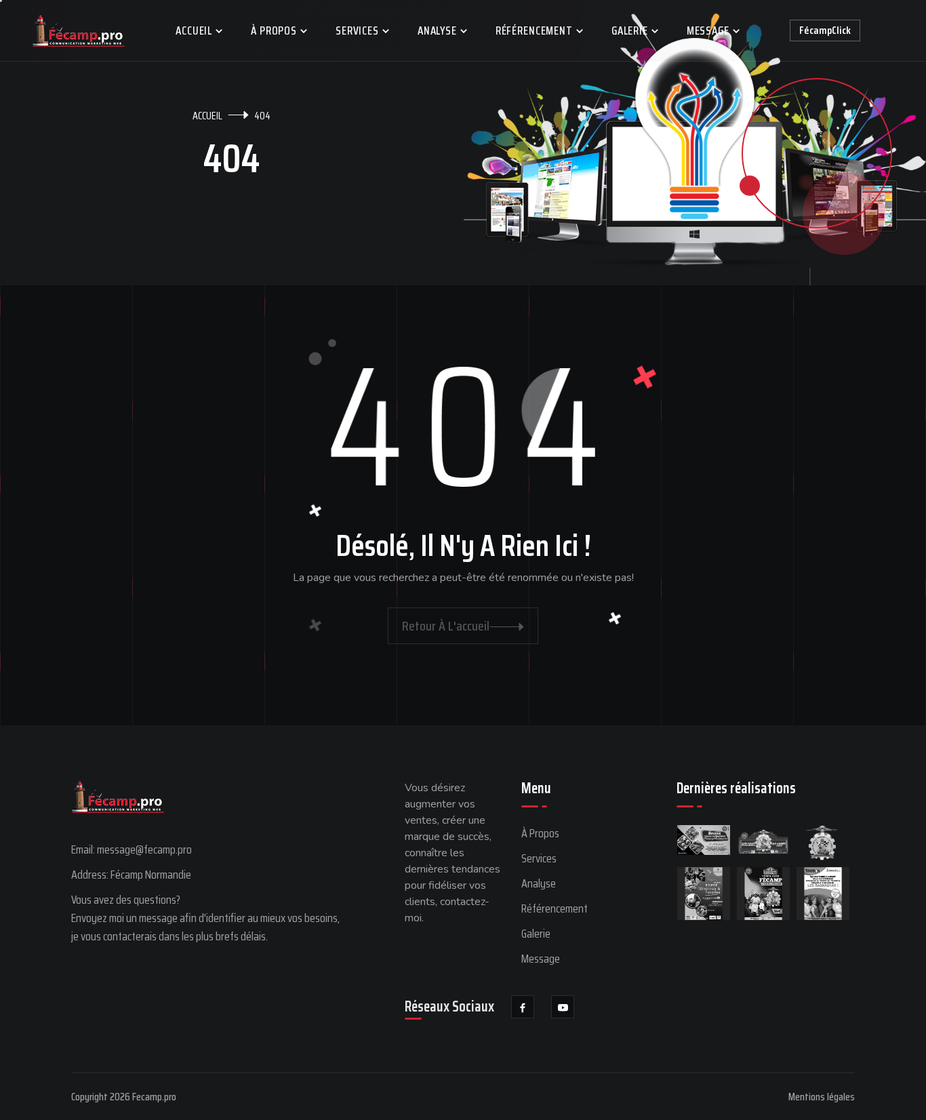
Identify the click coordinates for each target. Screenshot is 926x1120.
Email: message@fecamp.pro (131, 849)
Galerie (629, 30)
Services (357, 30)
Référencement (534, 30)
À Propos (274, 30)
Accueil (194, 30)
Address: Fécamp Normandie (131, 874)
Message (708, 30)
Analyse (437, 30)
